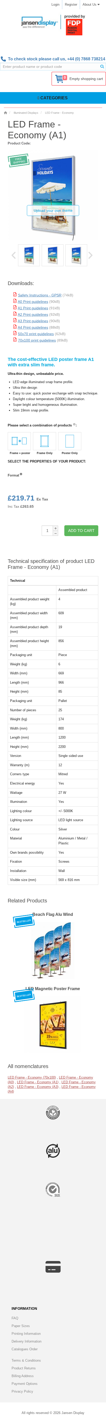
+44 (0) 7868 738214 (86, 59)
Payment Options (25, 1384)
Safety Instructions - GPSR (39, 295)
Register (71, 4)
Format (13, 475)
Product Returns (24, 1368)
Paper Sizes (21, 1326)
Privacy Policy (22, 1391)
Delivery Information (26, 1341)
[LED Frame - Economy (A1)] (29, 255)
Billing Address (23, 1376)
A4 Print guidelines (33, 327)
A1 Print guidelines (33, 308)
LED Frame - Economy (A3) (37, 1087)
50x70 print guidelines (36, 334)
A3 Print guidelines (33, 321)
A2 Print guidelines (33, 314)
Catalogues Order (25, 1349)
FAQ (15, 1318)
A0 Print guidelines (33, 302)
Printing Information (26, 1334)
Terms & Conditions (26, 1360)
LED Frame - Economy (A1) (37, 1082)
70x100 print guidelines (37, 340)
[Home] (5, 112)
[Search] (102, 66)
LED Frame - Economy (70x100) (32, 1077)
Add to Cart (81, 530)
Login (55, 4)
